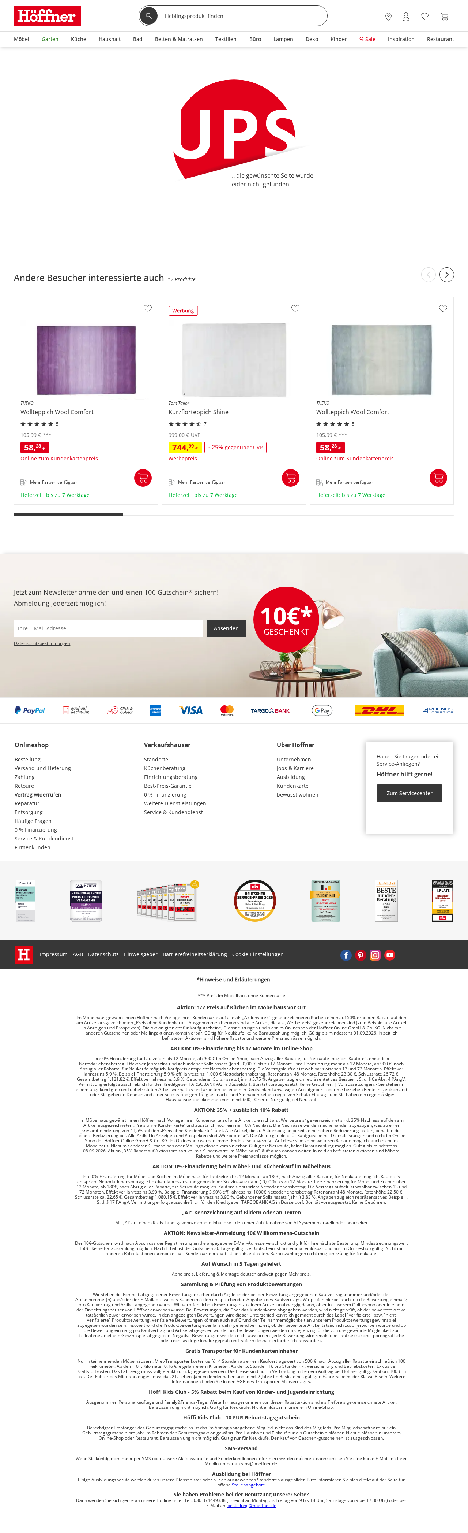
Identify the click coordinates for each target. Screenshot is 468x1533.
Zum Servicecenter (410, 793)
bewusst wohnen (297, 794)
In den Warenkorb (143, 478)
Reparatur (27, 803)
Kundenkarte (293, 785)
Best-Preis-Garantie (168, 785)
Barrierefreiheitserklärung (195, 954)
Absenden (226, 628)
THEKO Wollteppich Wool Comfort (56, 502)
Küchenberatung (164, 768)
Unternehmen (294, 759)
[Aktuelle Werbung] (183, 313)
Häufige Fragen (33, 820)
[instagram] (375, 954)
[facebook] (345, 954)
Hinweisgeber (141, 954)
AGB (78, 954)
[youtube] (389, 954)
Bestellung (28, 759)
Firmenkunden (32, 847)
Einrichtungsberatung (171, 776)
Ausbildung (291, 776)
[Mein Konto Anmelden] (406, 16)
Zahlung (25, 776)
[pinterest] (360, 954)
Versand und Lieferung (43, 768)
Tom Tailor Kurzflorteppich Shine (203, 502)
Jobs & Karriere (295, 768)
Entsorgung (29, 812)
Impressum (54, 954)
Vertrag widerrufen (38, 794)
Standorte (156, 759)
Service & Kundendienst (44, 838)
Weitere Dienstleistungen (175, 803)
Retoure (24, 785)
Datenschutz (103, 954)
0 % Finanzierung (36, 829)
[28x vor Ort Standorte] (388, 16)
